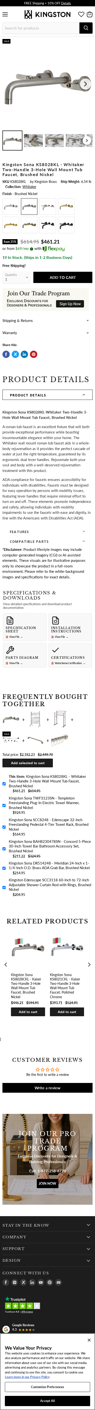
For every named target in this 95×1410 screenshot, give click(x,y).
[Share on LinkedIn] (24, 354)
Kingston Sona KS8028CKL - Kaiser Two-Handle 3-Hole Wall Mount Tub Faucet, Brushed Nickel (26, 986)
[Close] (89, 1340)
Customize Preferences (47, 1387)
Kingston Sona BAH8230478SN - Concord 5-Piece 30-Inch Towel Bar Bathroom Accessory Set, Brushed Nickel (50, 846)
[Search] (86, 28)
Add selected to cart (28, 763)
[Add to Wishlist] (88, 42)
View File (16, 636)
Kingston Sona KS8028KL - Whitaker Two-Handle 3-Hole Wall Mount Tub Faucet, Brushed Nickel (47, 781)
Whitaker (29, 187)
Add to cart (28, 1012)
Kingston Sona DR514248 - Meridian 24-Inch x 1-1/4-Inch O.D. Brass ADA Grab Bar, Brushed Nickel (49, 865)
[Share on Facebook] (6, 354)
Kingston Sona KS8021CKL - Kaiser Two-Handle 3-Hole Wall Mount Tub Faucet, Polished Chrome (65, 986)
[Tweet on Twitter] (15, 354)
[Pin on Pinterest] (33, 354)
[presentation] (5, 964)
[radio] (10, 206)
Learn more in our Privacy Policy (27, 1377)
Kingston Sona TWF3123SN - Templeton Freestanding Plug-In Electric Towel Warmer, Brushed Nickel (44, 803)
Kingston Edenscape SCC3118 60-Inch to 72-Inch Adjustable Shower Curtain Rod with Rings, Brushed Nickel (50, 885)
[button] (47, 395)
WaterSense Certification (70, 663)
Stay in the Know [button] (25, 1225)
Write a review (47, 1087)
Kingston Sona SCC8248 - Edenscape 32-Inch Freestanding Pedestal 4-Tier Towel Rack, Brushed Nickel (48, 824)
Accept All (47, 1401)
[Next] (85, 84)
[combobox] (40, 28)
